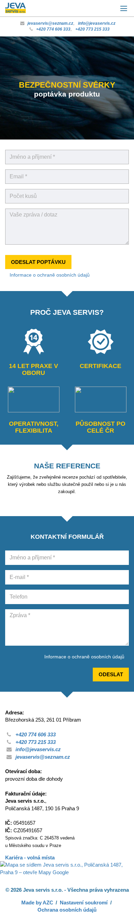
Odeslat (111, 674)
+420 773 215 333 (92, 29)
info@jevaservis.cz (96, 23)
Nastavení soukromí (84, 902)
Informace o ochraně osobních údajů (50, 275)
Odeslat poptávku (38, 262)
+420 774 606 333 (53, 29)
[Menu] (124, 8)
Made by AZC (37, 902)
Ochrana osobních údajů (67, 910)
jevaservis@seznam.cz (50, 23)
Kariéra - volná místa (30, 857)
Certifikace (100, 366)
